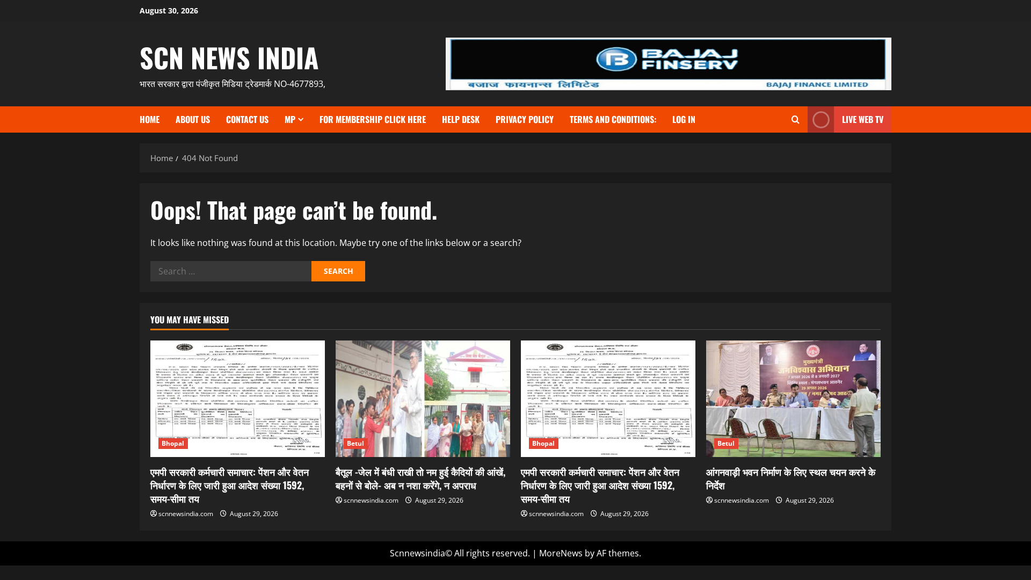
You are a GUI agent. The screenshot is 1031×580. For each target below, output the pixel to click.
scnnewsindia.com (185, 513)
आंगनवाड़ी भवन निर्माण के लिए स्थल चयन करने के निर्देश (790, 478)
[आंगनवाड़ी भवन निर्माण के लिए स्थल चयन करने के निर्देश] (793, 398)
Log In (683, 119)
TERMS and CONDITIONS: (613, 119)
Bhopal (173, 443)
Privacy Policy (525, 119)
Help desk (461, 119)
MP (290, 119)
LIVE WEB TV (862, 119)
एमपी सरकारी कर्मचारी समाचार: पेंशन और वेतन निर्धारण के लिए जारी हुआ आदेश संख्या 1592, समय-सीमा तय (229, 485)
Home (149, 119)
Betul (356, 443)
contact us (247, 119)
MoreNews (561, 553)
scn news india (229, 57)
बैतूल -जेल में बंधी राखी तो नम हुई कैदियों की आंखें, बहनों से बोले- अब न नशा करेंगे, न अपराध (420, 478)
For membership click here (373, 119)
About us (193, 119)
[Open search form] (796, 119)
